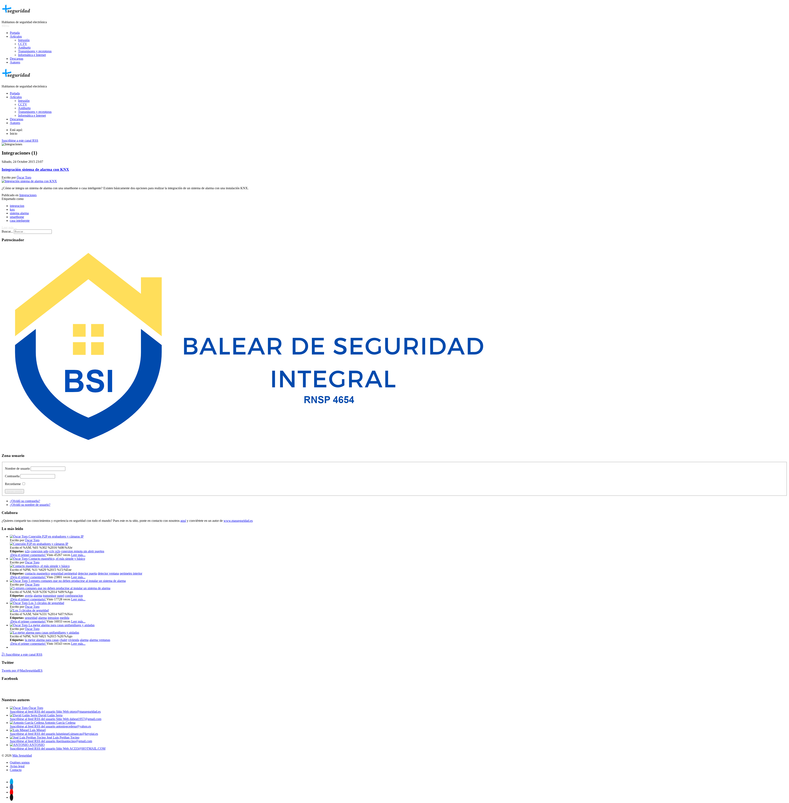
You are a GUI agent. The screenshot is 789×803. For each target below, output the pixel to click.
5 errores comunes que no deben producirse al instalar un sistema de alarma (77, 581)
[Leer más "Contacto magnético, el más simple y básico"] (40, 566)
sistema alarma (19, 213)
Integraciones (28, 195)
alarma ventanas (99, 640)
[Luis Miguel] (20, 730)
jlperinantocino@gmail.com (74, 741)
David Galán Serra (50, 715)
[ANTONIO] (19, 745)
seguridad (31, 617)
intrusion (53, 617)
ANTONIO (37, 745)
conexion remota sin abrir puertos (82, 551)
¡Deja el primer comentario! (28, 555)
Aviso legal (17, 766)
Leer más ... (9, 227)
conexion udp (39, 551)
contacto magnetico (37, 573)
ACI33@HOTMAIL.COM (87, 748)
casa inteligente (20, 220)
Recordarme (13, 484)
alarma (37, 595)
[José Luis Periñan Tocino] (28, 737)
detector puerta (87, 573)
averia (29, 595)
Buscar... (7, 231)
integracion (17, 206)
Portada (15, 32)
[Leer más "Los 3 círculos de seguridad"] (29, 610)
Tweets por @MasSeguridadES (22, 670)
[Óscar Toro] (19, 708)
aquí (183, 520)
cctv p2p (54, 551)
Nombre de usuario (17, 468)
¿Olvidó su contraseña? (25, 501)
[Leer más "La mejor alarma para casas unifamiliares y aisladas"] (44, 632)
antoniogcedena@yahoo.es (73, 726)
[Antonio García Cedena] (27, 722)
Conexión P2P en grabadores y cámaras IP (56, 536)
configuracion (74, 595)
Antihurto (24, 47)
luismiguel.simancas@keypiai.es (77, 733)
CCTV (22, 44)
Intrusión (24, 40)
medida (64, 617)
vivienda (73, 640)
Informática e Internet (32, 55)
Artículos (16, 36)
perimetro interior (131, 573)
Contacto (16, 770)
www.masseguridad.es (238, 520)
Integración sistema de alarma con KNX (35, 169)
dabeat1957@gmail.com (85, 719)
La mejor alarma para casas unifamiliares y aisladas (62, 625)
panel (60, 595)
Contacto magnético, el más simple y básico (57, 558)
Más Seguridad (22, 755)
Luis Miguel (38, 730)
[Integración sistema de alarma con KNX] (29, 181)
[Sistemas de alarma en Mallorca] (248, 447)
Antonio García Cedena (60, 722)
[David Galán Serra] (24, 715)
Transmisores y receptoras (35, 51)
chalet (63, 640)
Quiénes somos (20, 762)
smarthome (17, 217)
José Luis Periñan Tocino (63, 737)
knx (12, 209)
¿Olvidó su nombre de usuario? (30, 504)
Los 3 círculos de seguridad (46, 603)
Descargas (16, 58)
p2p (27, 551)
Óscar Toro (24, 177)
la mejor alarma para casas (42, 640)
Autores (15, 62)
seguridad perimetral (64, 573)
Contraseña (12, 476)
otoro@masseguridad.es (85, 711)
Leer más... (78, 555)
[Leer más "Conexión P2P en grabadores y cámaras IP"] (39, 544)
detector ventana (108, 573)
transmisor (49, 595)
